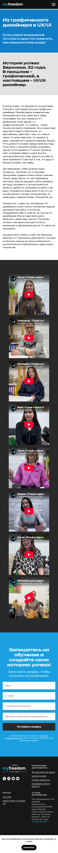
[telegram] (9, 778)
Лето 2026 (7, 797)
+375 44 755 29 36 (39, 822)
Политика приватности (41, 780)
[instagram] (13, 778)
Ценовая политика (39, 776)
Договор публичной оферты (43, 772)
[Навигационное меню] (53, 4)
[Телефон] (4, 778)
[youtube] (17, 778)
